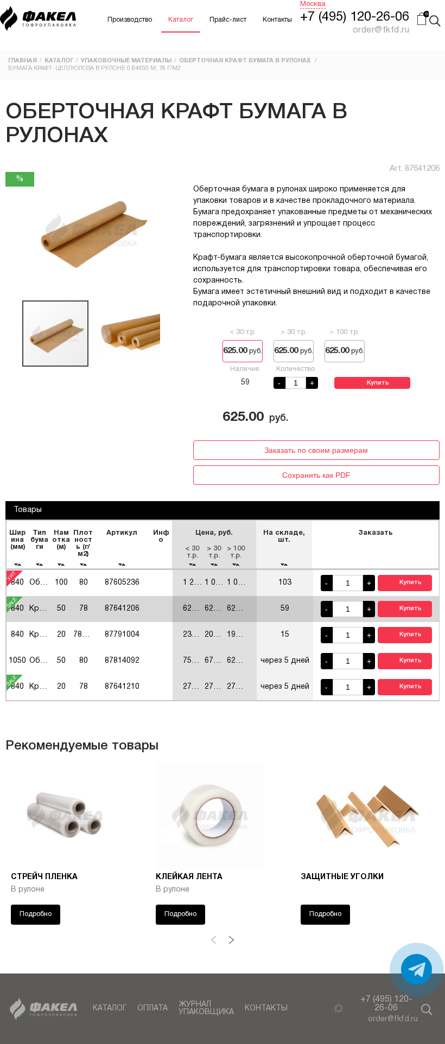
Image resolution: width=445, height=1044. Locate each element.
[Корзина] (422, 20)
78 (83, 686)
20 (61, 634)
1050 (17, 660)
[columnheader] (17, 545)
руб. (242, 351)
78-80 (83, 634)
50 (61, 660)
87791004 (122, 634)
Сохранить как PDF (316, 475)
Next (231, 939)
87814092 (122, 660)
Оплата (152, 1008)
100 (61, 582)
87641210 (122, 686)
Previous (213, 939)
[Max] (339, 1008)
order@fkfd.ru (393, 1019)
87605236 (122, 582)
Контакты (277, 20)
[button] (15, 230)
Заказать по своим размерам (316, 450)
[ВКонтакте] (433, 534)
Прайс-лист (227, 20)
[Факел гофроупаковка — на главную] (38, 20)
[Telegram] (325, 1008)
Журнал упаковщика (206, 1008)
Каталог (180, 20)
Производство (129, 20)
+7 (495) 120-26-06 (354, 17)
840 (17, 582)
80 (83, 582)
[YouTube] (433, 520)
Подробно (36, 914)
